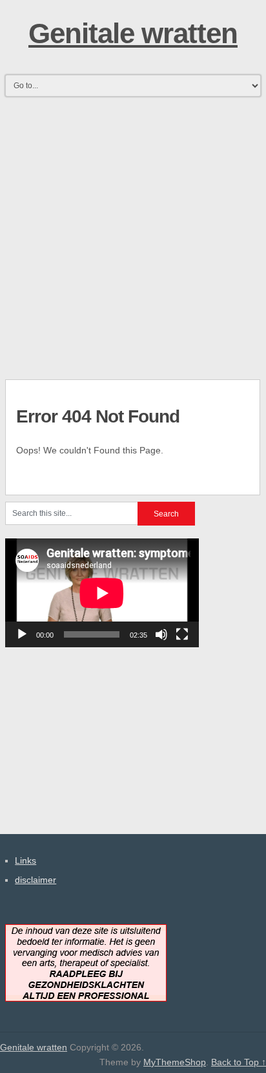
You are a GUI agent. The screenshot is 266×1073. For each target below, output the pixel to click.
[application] (102, 592)
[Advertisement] (133, 233)
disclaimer (35, 880)
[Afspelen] (21, 634)
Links (25, 860)
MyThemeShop (174, 1062)
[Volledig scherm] (182, 634)
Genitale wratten (133, 33)
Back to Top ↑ (238, 1062)
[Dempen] (161, 634)
